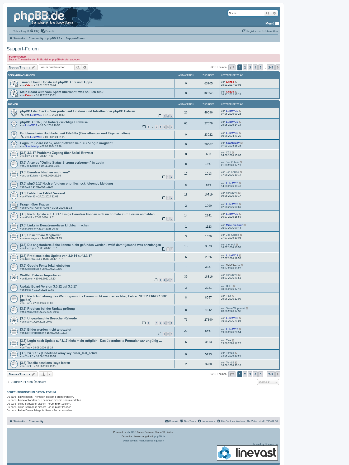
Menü (269, 23)
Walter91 (30, 196)
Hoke (28, 289)
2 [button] (245, 67)
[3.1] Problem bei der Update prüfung (47, 308)
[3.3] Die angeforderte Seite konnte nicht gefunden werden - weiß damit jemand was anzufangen (90, 245)
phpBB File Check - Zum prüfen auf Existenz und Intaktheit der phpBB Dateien (77, 111)
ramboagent (32, 238)
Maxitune (30, 228)
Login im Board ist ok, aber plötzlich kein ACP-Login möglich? (66, 143)
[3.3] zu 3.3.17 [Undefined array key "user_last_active (58, 353)
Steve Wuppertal (235, 308)
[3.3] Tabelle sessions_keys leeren (45, 363)
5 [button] (260, 67)
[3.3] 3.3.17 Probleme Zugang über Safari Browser (56, 153)
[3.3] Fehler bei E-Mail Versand (42, 193)
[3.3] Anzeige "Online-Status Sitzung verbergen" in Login (62, 162)
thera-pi (29, 248)
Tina (27, 303)
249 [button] (270, 67)
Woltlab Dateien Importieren (40, 275)
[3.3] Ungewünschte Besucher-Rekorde (48, 318)
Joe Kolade (31, 165)
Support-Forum (23, 48)
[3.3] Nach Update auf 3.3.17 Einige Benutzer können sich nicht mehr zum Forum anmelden (87, 214)
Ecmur (29, 278)
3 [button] (250, 67)
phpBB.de (159, 436)
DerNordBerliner (34, 332)
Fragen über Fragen (34, 204)
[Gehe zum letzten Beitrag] (236, 81)
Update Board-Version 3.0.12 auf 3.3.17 (48, 286)
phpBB (131, 432)
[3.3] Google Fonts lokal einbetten (45, 265)
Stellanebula (32, 268)
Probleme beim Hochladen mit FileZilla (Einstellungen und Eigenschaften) (75, 133)
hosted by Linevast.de (265, 444)
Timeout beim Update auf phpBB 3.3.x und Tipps (56, 82)
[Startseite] (43, 16)
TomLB (29, 356)
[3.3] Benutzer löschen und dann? (45, 172)
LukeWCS (36, 114)
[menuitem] (34, 31)
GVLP (28, 217)
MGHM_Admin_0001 (37, 207)
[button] (232, 67)
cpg (27, 321)
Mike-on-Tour (234, 225)
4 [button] (255, 67)
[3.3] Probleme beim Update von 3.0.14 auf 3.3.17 (56, 256)
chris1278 (231, 192)
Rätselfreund (32, 259)
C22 (27, 156)
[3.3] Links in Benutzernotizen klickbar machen (54, 225)
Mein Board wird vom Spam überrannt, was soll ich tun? (62, 92)
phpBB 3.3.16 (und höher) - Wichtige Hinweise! (54, 122)
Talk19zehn (233, 265)
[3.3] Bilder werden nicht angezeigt (45, 329)
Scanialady (32, 146)
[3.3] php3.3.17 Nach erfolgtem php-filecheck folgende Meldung (66, 183)
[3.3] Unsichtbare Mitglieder (40, 235)
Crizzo (29, 85)
